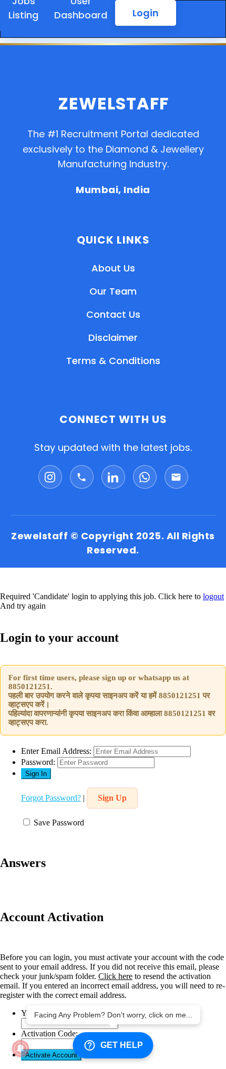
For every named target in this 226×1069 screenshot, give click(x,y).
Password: (38, 762)
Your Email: (41, 1013)
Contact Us (113, 314)
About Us (113, 268)
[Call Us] (82, 477)
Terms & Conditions (113, 360)
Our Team (113, 291)
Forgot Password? (51, 797)
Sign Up (112, 797)
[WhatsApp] (145, 477)
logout (213, 596)
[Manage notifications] (20, 1048)
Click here (115, 976)
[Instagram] (50, 477)
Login (145, 12)
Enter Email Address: (56, 751)
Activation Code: (49, 1033)
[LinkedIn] (113, 477)
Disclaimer (113, 337)
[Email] (176, 477)
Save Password (59, 822)
